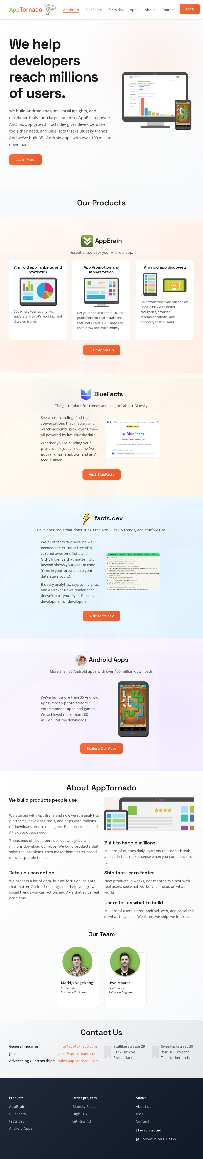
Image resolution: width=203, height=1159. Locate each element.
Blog (190, 9)
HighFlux (79, 1113)
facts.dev (116, 9)
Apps (134, 9)
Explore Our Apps (102, 748)
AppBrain (71, 9)
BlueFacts (93, 9)
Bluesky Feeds (84, 1106)
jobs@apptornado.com (78, 1053)
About (150, 9)
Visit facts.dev (101, 615)
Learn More (25, 159)
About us (143, 1106)
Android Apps (20, 1128)
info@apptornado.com (77, 1046)
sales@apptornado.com (78, 1060)
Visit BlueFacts (101, 474)
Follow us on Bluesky (158, 1139)
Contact (168, 9)
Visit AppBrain (101, 350)
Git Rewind (81, 1121)
